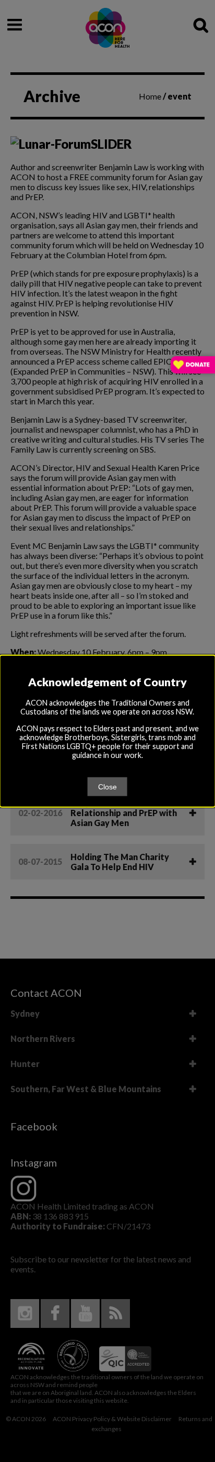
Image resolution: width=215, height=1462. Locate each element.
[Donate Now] (193, 365)
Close (107, 787)
